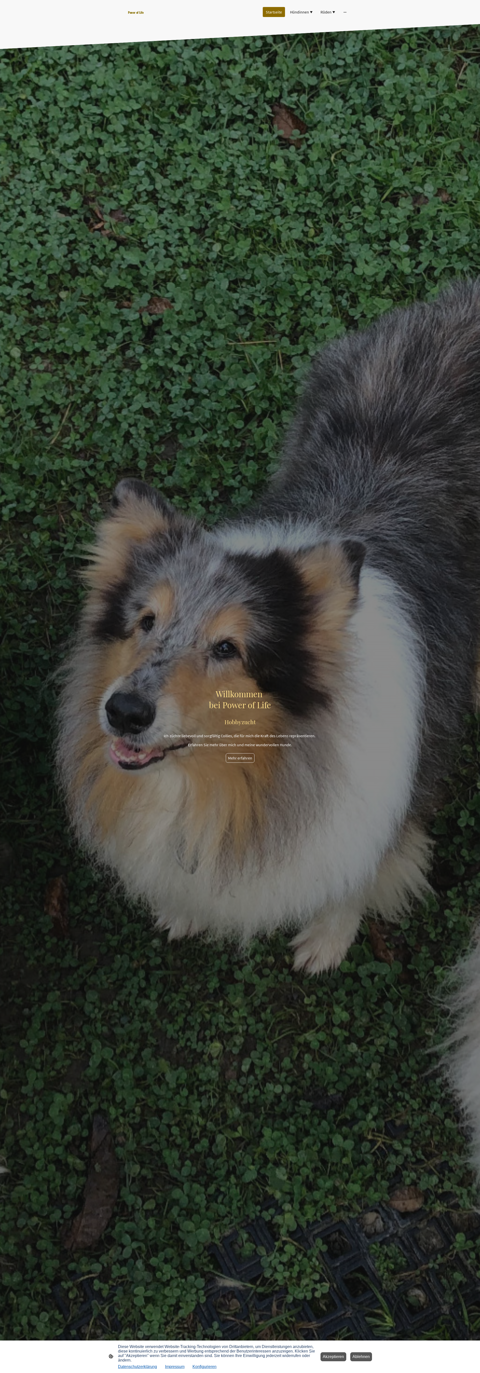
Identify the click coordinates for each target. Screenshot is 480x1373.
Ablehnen (361, 1357)
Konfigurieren (204, 1367)
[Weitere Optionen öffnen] (345, 12)
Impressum (174, 1367)
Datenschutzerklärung (137, 1367)
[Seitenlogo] (162, 17)
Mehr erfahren (240, 757)
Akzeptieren (333, 1357)
